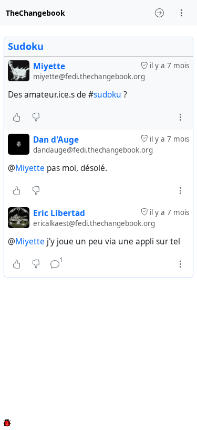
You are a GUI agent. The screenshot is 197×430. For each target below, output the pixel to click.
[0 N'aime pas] (36, 117)
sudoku (107, 94)
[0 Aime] (16, 117)
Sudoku (26, 46)
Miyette (30, 168)
